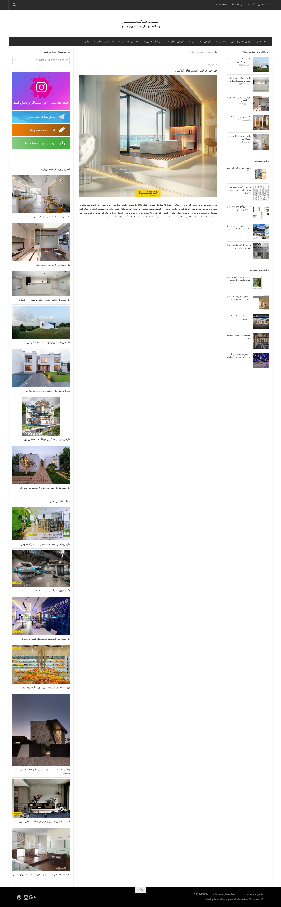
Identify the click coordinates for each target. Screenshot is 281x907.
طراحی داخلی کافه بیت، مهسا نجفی (52, 265)
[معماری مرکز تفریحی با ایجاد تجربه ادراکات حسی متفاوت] (261, 360)
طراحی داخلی (177, 42)
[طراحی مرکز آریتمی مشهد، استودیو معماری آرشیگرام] (41, 283)
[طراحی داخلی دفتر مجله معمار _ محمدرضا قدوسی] (41, 523)
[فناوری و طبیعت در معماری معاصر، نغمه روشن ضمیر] (261, 283)
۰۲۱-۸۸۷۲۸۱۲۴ (219, 5)
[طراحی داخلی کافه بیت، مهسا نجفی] (41, 242)
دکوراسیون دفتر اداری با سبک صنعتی (51, 591)
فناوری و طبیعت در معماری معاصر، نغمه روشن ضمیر (239, 278)
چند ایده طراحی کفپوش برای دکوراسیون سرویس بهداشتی (41, 875)
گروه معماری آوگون (260, 5)
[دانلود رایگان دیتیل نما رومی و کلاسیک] (261, 174)
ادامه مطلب (106, 217)
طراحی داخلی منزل (201, 42)
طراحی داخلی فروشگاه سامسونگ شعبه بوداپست (46, 639)
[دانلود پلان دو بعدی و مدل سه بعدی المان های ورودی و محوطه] (261, 231)
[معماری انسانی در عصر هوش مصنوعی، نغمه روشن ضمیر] (261, 302)
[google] (33, 897)
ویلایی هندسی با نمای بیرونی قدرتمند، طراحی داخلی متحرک (41, 771)
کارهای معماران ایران (241, 42)
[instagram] (26, 897)
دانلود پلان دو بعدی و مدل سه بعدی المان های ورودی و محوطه (239, 229)
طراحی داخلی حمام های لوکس (196, 71)
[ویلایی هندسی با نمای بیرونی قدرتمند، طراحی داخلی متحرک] (41, 730)
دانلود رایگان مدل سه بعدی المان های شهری (239, 208)
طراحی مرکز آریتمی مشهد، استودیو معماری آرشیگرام (44, 300)
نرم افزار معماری (154, 42)
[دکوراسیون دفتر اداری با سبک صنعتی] (41, 568)
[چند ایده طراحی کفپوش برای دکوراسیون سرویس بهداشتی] (41, 849)
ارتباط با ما (237, 5)
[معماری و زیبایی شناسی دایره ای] (261, 341)
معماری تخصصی (130, 42)
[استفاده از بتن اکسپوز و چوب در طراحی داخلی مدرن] (41, 798)
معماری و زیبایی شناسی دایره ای (239, 336)
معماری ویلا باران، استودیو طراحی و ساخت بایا (47, 391)
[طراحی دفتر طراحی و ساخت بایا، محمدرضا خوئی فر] (41, 465)
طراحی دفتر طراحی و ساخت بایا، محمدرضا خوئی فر (45, 488)
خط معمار (262, 42)
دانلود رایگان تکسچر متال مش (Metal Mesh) (239, 246)
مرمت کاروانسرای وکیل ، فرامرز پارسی (239, 317)
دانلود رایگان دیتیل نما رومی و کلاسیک (239, 169)
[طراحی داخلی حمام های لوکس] (148, 136)
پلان (86, 42)
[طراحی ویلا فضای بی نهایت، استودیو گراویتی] (41, 322)
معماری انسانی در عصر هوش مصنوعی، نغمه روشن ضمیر (239, 298)
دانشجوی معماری (105, 42)
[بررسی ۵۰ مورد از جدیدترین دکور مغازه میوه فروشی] (41, 664)
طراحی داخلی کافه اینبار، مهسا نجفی (52, 217)
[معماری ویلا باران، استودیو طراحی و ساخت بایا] (41, 368)
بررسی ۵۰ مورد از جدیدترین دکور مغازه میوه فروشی (44, 688)
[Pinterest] (19, 897)
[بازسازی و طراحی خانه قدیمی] (261, 122)
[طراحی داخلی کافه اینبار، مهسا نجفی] (41, 194)
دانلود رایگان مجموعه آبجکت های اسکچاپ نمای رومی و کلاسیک (239, 190)
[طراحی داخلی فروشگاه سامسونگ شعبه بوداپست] (41, 616)
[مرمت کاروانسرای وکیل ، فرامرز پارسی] (261, 321)
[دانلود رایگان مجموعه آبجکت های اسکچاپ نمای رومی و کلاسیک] (261, 193)
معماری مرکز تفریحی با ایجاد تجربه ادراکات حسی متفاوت (239, 356)
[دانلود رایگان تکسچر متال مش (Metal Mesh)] (261, 251)
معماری (222, 42)
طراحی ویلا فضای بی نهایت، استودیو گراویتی (48, 343)
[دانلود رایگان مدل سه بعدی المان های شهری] (261, 212)
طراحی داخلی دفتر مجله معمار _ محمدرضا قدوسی (45, 544)
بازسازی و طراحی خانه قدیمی (239, 117)
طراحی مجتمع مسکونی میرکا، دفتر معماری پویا (47, 439)
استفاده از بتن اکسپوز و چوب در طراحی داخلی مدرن (44, 822)
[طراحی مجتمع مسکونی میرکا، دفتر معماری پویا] (41, 416)
